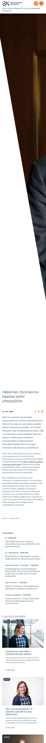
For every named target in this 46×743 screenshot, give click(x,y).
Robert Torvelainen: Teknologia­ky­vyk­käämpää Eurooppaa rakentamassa (22, 587)
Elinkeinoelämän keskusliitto (12, 3)
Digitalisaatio (11, 582)
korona (5, 518)
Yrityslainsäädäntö (13, 595)
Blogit (11, 8)
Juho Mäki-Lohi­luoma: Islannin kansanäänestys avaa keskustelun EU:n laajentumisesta (23, 544)
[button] (36, 3)
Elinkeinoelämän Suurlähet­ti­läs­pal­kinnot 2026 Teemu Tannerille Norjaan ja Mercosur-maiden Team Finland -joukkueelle (22, 572)
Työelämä (15, 622)
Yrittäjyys (24, 565)
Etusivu (4, 8)
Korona (6, 622)
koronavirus (14, 518)
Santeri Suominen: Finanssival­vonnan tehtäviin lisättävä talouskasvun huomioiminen (22, 601)
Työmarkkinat (13, 553)
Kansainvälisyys (12, 565)
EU (6, 538)
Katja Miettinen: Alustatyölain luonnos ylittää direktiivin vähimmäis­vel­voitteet (22, 557)
